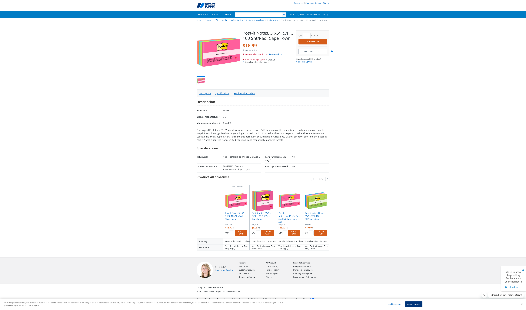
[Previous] (313, 179)
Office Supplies (221, 20)
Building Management (303, 273)
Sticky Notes (272, 20)
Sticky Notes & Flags (255, 20)
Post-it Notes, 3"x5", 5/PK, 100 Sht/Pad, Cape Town (234, 216)
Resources (299, 3)
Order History (272, 266)
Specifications (222, 93)
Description (205, 93)
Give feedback (512, 287)
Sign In (326, 3)
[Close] (522, 304)
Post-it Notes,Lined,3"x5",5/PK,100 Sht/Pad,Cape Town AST (289, 217)
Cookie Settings (394, 304)
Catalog (208, 20)
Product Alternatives (244, 93)
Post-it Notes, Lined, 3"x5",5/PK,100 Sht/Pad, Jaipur (314, 216)
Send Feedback (245, 273)
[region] (263, 304)
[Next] (327, 179)
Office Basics (237, 20)
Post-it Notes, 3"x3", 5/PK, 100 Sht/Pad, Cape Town (261, 216)
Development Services (303, 270)
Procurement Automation (304, 277)
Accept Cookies (413, 304)
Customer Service (313, 3)
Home (199, 20)
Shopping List (272, 273)
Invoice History (272, 270)
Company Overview (302, 266)
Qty (226, 232)
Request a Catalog (247, 277)
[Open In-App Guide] (332, 51)
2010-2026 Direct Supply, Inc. (211, 291)
